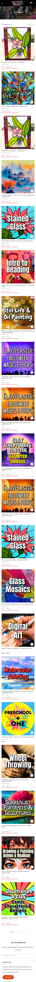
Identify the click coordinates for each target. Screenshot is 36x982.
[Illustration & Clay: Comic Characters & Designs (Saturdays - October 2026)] (18, 898)
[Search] (33, 3)
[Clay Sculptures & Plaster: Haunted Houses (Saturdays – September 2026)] (18, 450)
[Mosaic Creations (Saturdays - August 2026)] (18, 88)
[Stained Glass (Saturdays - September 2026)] (18, 541)
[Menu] (2, 3)
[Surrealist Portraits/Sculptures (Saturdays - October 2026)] (18, 807)
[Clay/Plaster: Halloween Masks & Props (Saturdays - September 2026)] (18, 404)
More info (8, 977)
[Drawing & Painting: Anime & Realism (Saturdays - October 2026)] (18, 853)
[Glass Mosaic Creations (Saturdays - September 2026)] (18, 585)
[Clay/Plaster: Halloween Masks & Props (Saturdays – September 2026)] (18, 358)
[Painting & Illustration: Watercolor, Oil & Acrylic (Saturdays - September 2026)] (18, 672)
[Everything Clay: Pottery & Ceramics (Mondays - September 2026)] (18, 761)
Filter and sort (8, 24)
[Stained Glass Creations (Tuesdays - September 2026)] (18, 222)
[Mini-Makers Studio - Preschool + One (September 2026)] (18, 718)
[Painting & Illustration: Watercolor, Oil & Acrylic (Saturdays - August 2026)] (18, 176)
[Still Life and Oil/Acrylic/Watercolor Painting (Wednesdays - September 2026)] (18, 312)
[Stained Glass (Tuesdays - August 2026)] (18, 43)
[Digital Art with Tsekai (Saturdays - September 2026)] (18, 630)
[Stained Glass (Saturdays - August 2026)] (18, 132)
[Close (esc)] (33, 960)
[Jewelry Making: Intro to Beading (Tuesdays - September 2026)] (18, 266)
